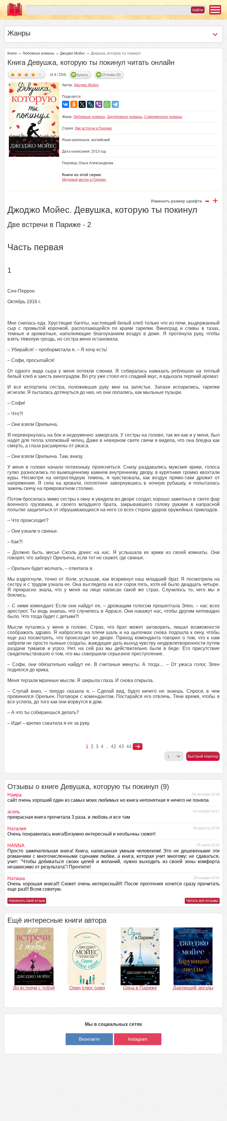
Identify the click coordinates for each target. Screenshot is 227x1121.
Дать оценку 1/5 (12, 74)
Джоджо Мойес (72, 53)
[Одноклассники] (73, 104)
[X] (82, 104)
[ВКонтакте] (65, 104)
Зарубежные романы (124, 117)
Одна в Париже (140, 987)
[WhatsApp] (107, 104)
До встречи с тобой (34, 987)
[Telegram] (115, 104)
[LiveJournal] (90, 104)
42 (113, 746)
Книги (12, 53)
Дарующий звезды (193, 987)
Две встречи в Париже (93, 128)
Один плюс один (87, 987)
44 (129, 746)
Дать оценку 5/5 (40, 74)
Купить (82, 75)
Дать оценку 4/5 (33, 74)
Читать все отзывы (202, 901)
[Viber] (98, 104)
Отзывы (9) (111, 75)
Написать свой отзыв (27, 901)
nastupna (137, 746)
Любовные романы (38, 53)
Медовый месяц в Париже (84, 180)
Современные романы (163, 117)
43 (121, 746)
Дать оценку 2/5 (19, 74)
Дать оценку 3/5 (26, 74)
